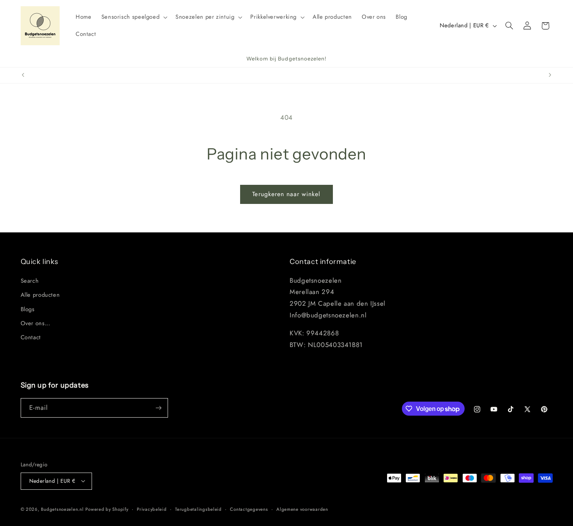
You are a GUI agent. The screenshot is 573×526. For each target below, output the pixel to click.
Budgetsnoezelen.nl (62, 509)
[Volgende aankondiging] (550, 75)
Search (30, 280)
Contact (31, 337)
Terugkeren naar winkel (286, 194)
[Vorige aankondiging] (23, 75)
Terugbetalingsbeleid (198, 509)
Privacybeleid (152, 509)
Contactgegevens (249, 509)
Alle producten (40, 294)
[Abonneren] (158, 407)
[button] (133, 17)
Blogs (28, 309)
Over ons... (35, 323)
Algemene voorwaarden (302, 509)
